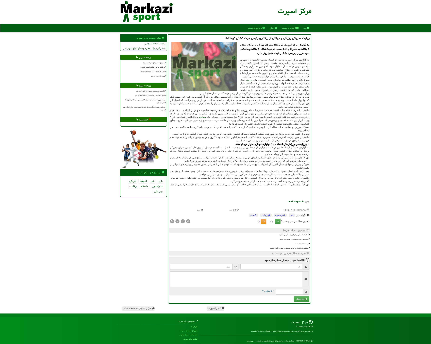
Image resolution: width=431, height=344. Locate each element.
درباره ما (194, 326)
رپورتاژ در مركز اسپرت (188, 331)
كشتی (253, 215)
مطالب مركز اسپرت (190, 339)
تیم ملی (158, 191)
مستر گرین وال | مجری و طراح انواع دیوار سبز (144, 48)
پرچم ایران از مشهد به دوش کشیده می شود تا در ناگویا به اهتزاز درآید (145, 101)
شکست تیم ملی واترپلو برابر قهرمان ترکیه (294, 234)
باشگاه (272, 28)
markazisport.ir (296, 201)
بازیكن (132, 181)
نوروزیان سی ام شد (158, 76)
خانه (305, 28)
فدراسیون (280, 215)
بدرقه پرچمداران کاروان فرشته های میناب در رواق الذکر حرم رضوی (144, 108)
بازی (160, 181)
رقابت (133, 186)
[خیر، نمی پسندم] (263, 221)
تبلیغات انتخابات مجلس (154, 43)
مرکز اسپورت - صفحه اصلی (137, 308)
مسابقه (202, 117)
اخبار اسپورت (215, 308)
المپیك (143, 181)
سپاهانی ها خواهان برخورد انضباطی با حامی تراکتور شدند (289, 248)
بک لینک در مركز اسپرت (188, 335)
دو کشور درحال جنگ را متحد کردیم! (153, 67)
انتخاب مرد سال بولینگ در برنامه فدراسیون (294, 239)
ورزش (249, 80)
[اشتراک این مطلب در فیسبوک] (182, 221)
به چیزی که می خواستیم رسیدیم (154, 62)
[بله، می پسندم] (277, 221)
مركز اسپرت (294, 11)
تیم (291, 215)
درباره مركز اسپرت (255, 28)
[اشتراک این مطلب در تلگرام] (188, 221)
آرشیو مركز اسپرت (289, 28)
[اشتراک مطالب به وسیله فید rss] (172, 221)
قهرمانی (266, 215)
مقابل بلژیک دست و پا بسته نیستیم (153, 71)
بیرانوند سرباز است (302, 243)
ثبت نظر (300, 299)
